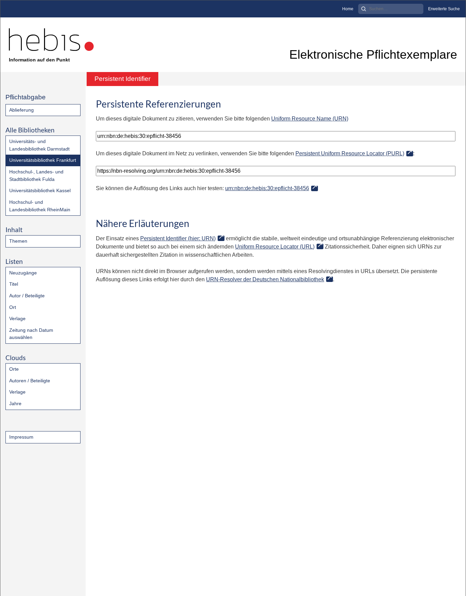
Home (347, 8)
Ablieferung (21, 110)
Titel (13, 284)
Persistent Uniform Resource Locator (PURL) (349, 153)
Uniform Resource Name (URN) (309, 119)
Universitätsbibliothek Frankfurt (42, 160)
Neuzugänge (23, 272)
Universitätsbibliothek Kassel (40, 190)
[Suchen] (363, 8)
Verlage (17, 318)
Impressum (21, 437)
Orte (14, 369)
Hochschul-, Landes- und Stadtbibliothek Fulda (36, 175)
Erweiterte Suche (444, 8)
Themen (18, 241)
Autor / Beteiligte (27, 295)
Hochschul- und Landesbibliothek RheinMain (39, 205)
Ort (12, 307)
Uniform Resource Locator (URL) (275, 247)
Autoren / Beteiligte (29, 380)
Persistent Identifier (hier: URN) (178, 238)
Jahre (15, 403)
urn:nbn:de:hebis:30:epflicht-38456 (267, 188)
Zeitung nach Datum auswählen (31, 333)
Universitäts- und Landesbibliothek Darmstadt (39, 145)
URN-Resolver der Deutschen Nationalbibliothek (265, 279)
